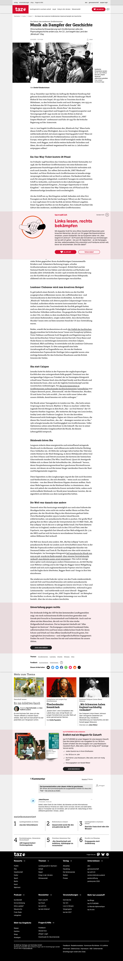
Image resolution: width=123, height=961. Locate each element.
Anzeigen (17, 937)
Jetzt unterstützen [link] (41, 648)
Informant (66, 949)
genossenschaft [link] (94, 2)
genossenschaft (93, 869)
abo (88, 866)
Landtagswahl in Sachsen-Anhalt (47, 867)
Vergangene (67, 909)
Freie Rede (18, 912)
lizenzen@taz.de (27, 948)
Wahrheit (17, 887)
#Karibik (60, 657)
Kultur (24, 16)
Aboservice (42, 931)
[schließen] (107, 215)
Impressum (85, 949)
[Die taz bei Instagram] (107, 855)
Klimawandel (43, 878)
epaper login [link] (104, 2)
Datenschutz (75, 949)
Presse (65, 878)
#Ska (72, 657)
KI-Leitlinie (104, 946)
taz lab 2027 (67, 912)
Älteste (90, 779)
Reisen (16, 928)
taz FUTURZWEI (93, 903)
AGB (91, 949)
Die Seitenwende (69, 872)
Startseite (17, 16)
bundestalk (18, 900)
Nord (15, 884)
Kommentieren (43, 662)
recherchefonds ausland (96, 875)
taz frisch (41, 903)
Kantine (16, 931)
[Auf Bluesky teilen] (57, 667)
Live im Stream (68, 906)
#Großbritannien (43, 657)
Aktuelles (66, 866)
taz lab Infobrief (44, 909)
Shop (16, 934)
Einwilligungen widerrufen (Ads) (74, 952)
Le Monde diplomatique (96, 907)
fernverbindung (19, 903)
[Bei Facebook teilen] (61, 667)
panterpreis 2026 (93, 881)
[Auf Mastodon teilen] (52, 667)
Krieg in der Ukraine (45, 875)
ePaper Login (43, 934)
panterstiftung (92, 878)
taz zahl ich (91, 872)
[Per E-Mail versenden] (48, 667)
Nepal (40, 872)
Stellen (65, 875)
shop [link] (32, 2)
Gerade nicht (100, 215)
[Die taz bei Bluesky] (103, 855)
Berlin (16, 881)
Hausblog (66, 869)
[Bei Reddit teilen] (74, 667)
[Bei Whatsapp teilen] (65, 667)
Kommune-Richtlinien (92, 946)
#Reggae (67, 657)
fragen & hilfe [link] (39, 2)
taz (19, 854)
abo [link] (86, 2)
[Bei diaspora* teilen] (70, 667)
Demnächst (67, 900)
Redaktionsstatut (77, 946)
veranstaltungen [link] (24, 2)
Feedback (42, 928)
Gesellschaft (18, 872)
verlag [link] (16, 2)
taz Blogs (90, 900)
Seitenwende (98, 949)
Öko (15, 869)
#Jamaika (53, 657)
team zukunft (43, 900)
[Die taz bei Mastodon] (98, 855)
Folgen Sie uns (91, 854)
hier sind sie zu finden (52, 791)
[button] (108, 9)
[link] (41, 9)
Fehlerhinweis (54, 662)
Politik (16, 866)
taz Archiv (91, 910)
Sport (16, 878)
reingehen (17, 915)
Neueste (84, 779)
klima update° (19, 906)
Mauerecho (18, 909)
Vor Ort (65, 903)
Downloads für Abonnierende (48, 937)
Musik (30, 16)
